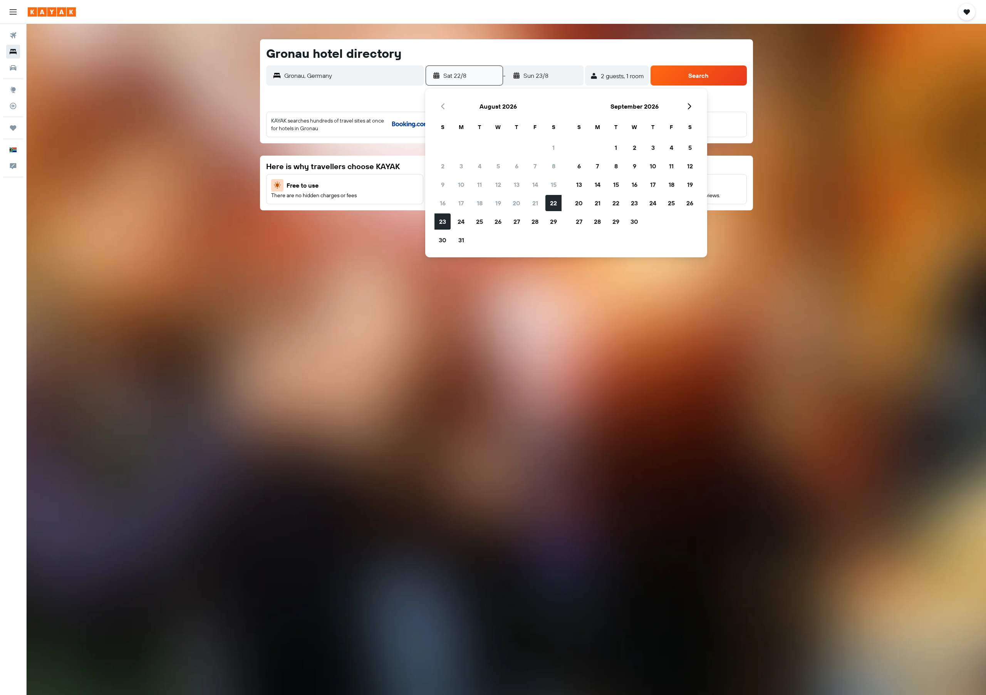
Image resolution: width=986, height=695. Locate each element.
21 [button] (535, 203)
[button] (13, 11)
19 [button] (498, 203)
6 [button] (516, 166)
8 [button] (553, 166)
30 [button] (442, 240)
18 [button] (480, 203)
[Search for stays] (13, 51)
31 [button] (461, 240)
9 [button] (442, 184)
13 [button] (517, 184)
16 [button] (443, 203)
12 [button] (498, 184)
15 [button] (554, 184)
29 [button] (553, 221)
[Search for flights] (13, 35)
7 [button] (535, 166)
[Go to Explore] (13, 89)
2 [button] (442, 166)
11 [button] (479, 184)
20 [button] (516, 203)
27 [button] (516, 221)
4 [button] (479, 166)
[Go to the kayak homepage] (52, 12)
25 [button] (479, 221)
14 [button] (535, 184)
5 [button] (498, 166)
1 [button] (553, 147)
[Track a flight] (13, 106)
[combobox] (352, 75)
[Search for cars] (13, 68)
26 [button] (498, 221)
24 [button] (461, 221)
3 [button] (461, 166)
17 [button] (461, 203)
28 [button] (535, 221)
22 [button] (553, 203)
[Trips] (13, 128)
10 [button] (461, 184)
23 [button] (442, 221)
